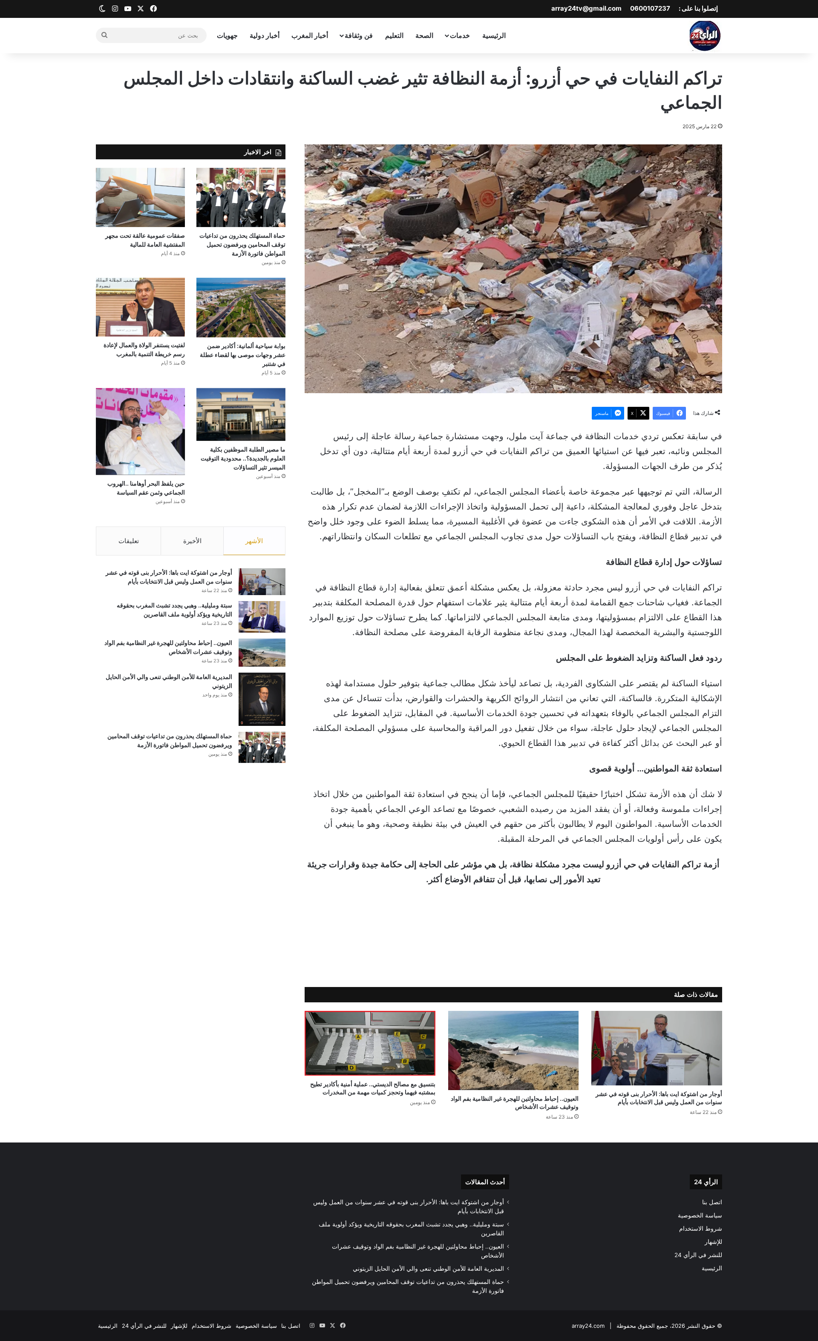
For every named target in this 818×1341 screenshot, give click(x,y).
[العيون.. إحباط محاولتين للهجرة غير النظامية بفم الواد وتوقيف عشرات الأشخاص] (513, 1050)
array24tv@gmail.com (586, 8)
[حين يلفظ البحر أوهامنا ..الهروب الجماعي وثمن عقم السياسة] (140, 431)
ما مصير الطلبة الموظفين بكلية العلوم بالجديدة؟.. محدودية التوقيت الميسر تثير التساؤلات (243, 458)
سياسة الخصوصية (700, 1215)
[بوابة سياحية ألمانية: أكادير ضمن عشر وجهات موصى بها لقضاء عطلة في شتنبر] (240, 307)
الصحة (424, 35)
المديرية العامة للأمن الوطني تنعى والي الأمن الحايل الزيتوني (428, 1268)
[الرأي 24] (705, 35)
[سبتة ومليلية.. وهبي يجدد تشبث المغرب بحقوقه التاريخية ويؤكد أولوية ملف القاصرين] (262, 616)
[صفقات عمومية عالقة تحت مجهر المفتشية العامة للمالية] (140, 197)
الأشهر (254, 541)
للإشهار (713, 1241)
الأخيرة (192, 541)
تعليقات (128, 541)
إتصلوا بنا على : (698, 8)
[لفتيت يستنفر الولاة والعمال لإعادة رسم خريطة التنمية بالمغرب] (140, 307)
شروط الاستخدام (700, 1228)
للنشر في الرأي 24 (698, 1255)
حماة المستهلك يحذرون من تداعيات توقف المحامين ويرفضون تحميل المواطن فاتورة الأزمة (242, 244)
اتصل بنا (712, 1202)
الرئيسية (494, 35)
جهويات (227, 35)
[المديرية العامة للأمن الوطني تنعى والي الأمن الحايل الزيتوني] (262, 699)
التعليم (394, 35)
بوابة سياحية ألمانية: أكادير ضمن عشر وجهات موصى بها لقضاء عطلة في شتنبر (242, 354)
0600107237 (650, 8)
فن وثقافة (359, 35)
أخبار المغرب (309, 35)
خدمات (460, 35)
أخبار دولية (264, 35)
